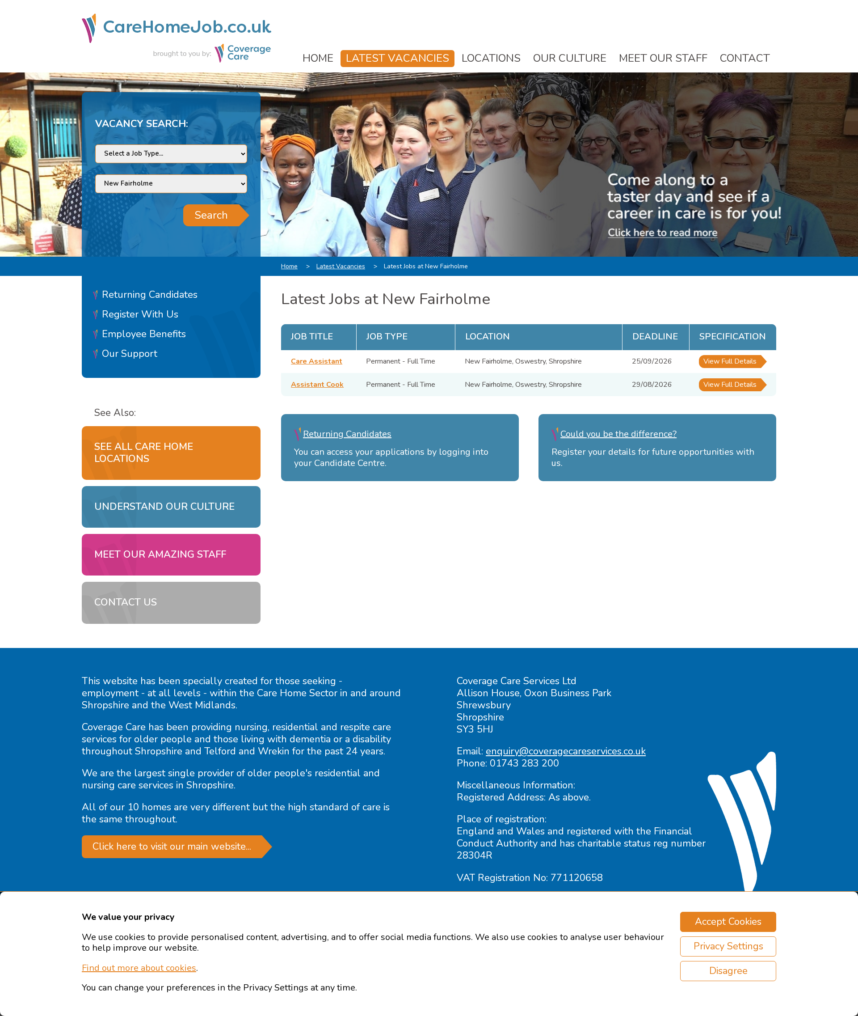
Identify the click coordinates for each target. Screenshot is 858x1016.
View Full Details (730, 361)
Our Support (129, 353)
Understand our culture (164, 506)
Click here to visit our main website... (172, 846)
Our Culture (569, 58)
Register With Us (140, 314)
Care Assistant (316, 361)
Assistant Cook (317, 384)
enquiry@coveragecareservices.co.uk (566, 751)
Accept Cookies (728, 921)
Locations (491, 58)
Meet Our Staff (663, 58)
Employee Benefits (144, 334)
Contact (745, 58)
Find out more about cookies (139, 968)
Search (211, 215)
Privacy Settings (728, 946)
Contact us (125, 602)
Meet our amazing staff (160, 554)
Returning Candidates (150, 294)
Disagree (728, 971)
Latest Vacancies (397, 58)
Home (318, 58)
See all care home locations (143, 453)
